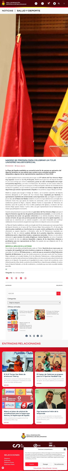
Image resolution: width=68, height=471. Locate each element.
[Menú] (64, 3)
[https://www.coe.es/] (52, 445)
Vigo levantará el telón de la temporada (47, 412)
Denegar (45, 464)
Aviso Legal (54, 468)
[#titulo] (3, 468)
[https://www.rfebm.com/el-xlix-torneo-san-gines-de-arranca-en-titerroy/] (13, 314)
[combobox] (32, 293)
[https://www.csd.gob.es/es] (19, 446)
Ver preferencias (59, 464)
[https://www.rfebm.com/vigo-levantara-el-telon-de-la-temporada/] (50, 399)
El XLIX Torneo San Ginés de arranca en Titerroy (26, 312)
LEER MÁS (6, 385)
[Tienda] (42, 3)
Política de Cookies (37, 468)
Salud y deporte (28, 10)
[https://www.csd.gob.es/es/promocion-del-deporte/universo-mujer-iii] (36, 445)
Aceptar (31, 464)
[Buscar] (58, 293)
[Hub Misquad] (54, 3)
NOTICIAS (7, 10)
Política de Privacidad (46, 468)
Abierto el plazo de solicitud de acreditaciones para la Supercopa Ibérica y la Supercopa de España (26, 325)
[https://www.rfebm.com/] (14, 3)
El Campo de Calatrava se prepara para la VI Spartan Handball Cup (53, 313)
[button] (65, 449)
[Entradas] (36, 3)
